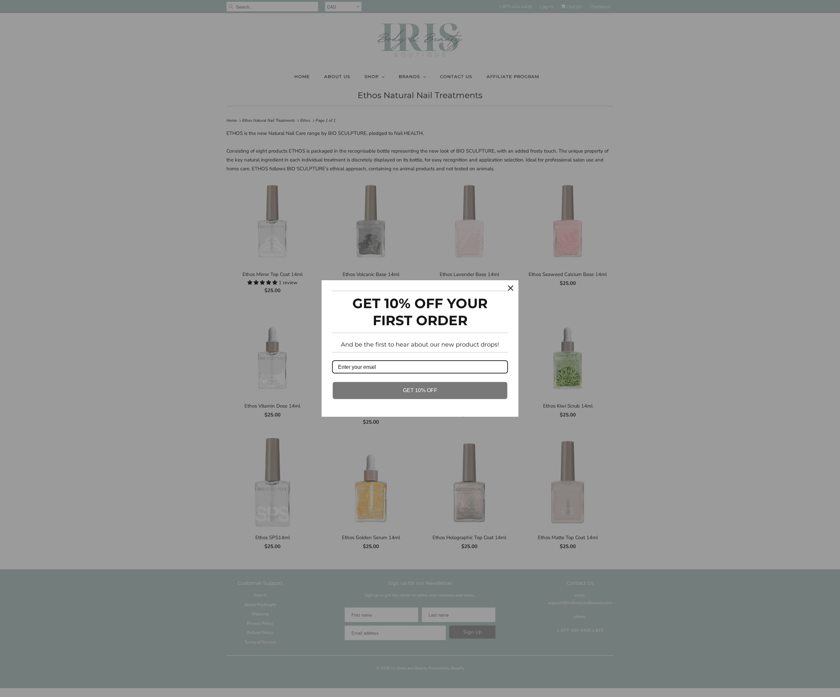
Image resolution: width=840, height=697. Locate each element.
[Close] (510, 288)
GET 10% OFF (420, 390)
